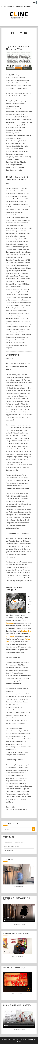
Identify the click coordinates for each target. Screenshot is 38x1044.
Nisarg (19, 1041)
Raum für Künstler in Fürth (11, 846)
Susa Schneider (26, 631)
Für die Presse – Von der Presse (13, 843)
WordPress (26, 1039)
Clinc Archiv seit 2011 (10, 850)
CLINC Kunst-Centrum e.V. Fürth (16, 6)
